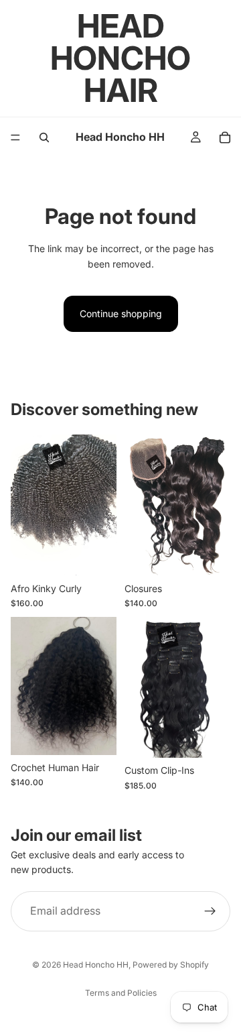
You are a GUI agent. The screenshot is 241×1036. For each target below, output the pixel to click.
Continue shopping (121, 313)
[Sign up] (210, 911)
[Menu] (15, 137)
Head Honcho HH (96, 965)
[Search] (44, 137)
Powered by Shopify (171, 965)
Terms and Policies (121, 993)
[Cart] (225, 137)
